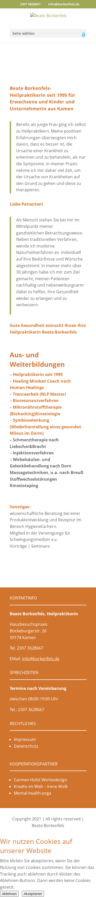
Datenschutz (26, 746)
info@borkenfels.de (40, 659)
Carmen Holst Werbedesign (40, 780)
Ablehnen (9, 893)
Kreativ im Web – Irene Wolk (41, 786)
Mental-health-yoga (32, 793)
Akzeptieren (33, 893)
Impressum (25, 739)
